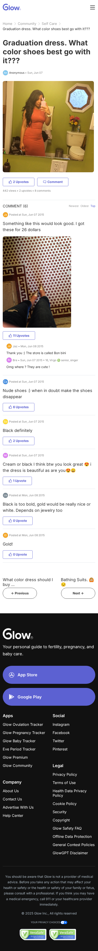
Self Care (49, 23)
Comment (55, 182)
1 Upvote (19, 481)
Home (7, 23)
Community (27, 23)
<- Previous (20, 593)
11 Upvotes (21, 335)
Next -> (78, 593)
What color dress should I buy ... (28, 582)
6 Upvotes (21, 407)
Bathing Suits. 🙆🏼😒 (77, 582)
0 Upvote (20, 521)
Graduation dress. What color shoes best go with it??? (46, 29)
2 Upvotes (21, 182)
